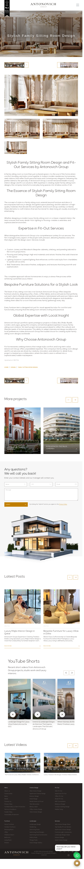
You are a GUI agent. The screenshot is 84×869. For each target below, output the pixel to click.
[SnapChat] (72, 851)
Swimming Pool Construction (38, 835)
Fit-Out (57, 787)
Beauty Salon (34, 806)
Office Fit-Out (59, 796)
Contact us (7, 801)
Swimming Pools (35, 829)
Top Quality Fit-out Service (63, 827)
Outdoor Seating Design (62, 806)
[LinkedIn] (76, 851)
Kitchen (6, 842)
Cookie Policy (8, 812)
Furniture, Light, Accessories (63, 832)
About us (7, 791)
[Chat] (77, 863)
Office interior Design (36, 809)
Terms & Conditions (10, 809)
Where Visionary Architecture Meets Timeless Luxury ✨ (68, 723)
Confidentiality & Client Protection (14, 806)
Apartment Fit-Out (60, 793)
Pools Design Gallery (36, 842)
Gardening (33, 827)
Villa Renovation (34, 804)
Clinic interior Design (36, 812)
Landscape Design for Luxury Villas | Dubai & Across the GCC (18, 724)
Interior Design (34, 787)
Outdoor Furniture (9, 827)
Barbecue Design (60, 804)
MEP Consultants (60, 801)
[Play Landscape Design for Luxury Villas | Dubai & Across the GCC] (19, 699)
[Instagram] (64, 851)
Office (6, 832)
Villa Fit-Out (58, 791)
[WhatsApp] (77, 855)
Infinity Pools (33, 837)
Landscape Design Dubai (62, 835)
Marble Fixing (59, 809)
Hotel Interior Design (61, 840)
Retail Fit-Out (59, 799)
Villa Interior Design (35, 791)
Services (57, 821)
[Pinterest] (68, 855)
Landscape (33, 821)
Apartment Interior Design (38, 793)
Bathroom (7, 837)
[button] (68, 399)
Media (6, 799)
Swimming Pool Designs (37, 832)
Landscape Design (35, 824)
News (6, 796)
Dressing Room (8, 829)
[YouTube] (60, 851)
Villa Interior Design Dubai (62, 824)
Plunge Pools (34, 840)
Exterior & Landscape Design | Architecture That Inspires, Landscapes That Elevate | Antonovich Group (44, 725)
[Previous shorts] (66, 673)
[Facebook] (68, 851)
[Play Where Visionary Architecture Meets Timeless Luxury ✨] (68, 699)
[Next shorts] (71, 673)
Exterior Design (34, 796)
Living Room (8, 840)
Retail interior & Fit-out (37, 801)
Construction (8, 793)
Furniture (7, 821)
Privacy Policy (63, 504)
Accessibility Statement (11, 814)
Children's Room (9, 835)
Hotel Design (33, 799)
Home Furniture (9, 824)
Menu (6, 787)
